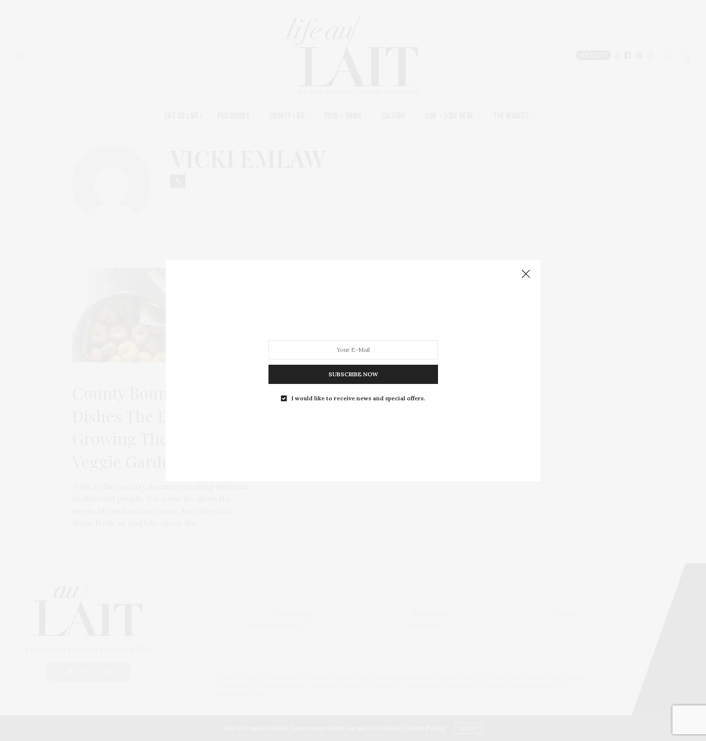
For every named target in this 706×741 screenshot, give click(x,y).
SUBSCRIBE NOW (353, 374)
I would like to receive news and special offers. (358, 398)
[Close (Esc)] (526, 274)
